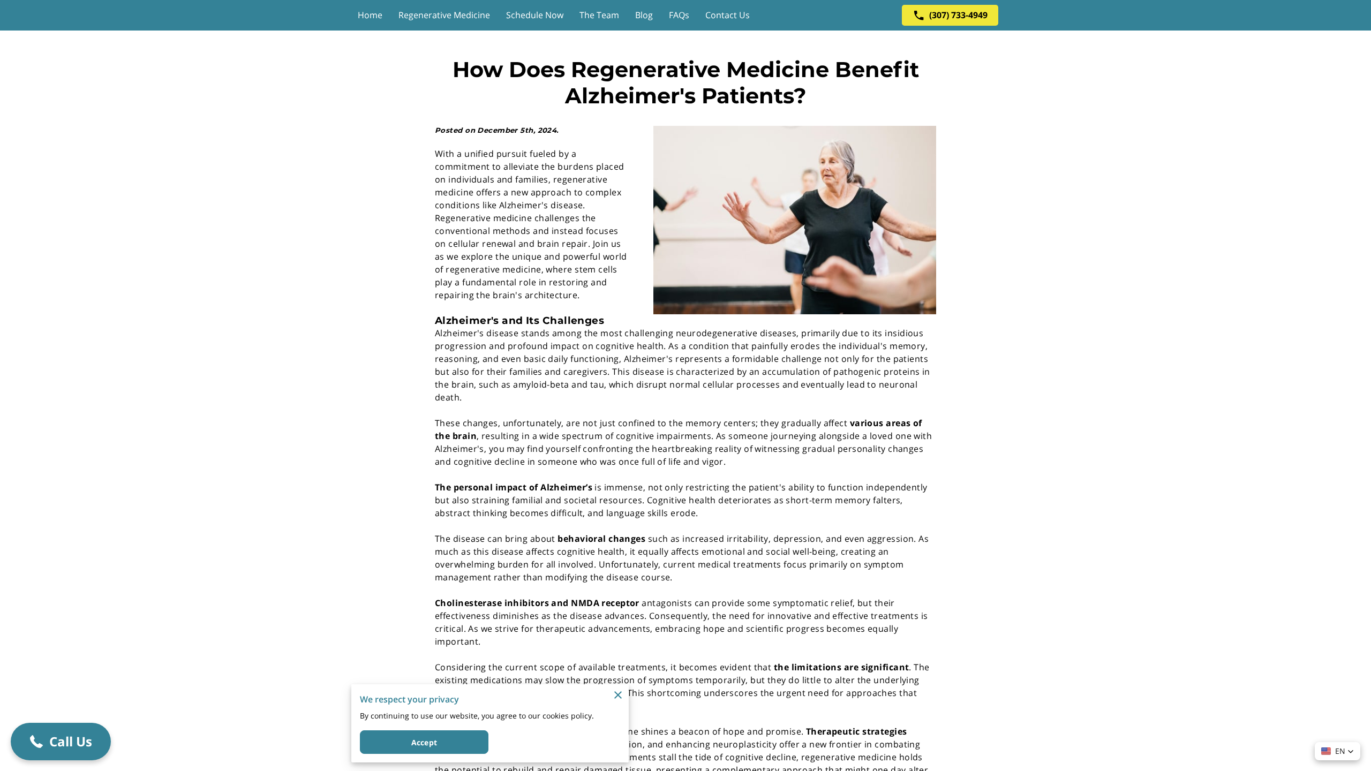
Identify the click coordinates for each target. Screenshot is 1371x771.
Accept (424, 742)
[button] (1337, 751)
